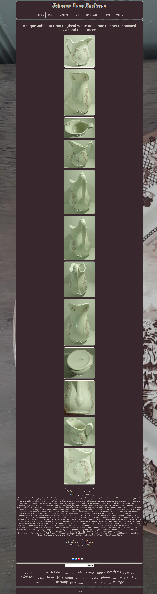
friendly (62, 582)
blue (60, 577)
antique (40, 578)
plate (73, 582)
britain (55, 572)
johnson (28, 577)
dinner (44, 572)
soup (132, 573)
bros (50, 577)
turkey (102, 582)
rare (43, 583)
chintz (88, 583)
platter (69, 577)
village (90, 572)
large (85, 578)
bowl (136, 578)
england (126, 577)
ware (109, 583)
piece (78, 578)
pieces (26, 573)
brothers (114, 572)
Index (79, 592)
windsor (95, 578)
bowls (115, 578)
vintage (118, 582)
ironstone (50, 583)
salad (95, 582)
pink (37, 582)
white (71, 573)
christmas (80, 583)
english (65, 573)
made (126, 573)
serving (101, 572)
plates (105, 577)
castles (80, 572)
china (33, 572)
